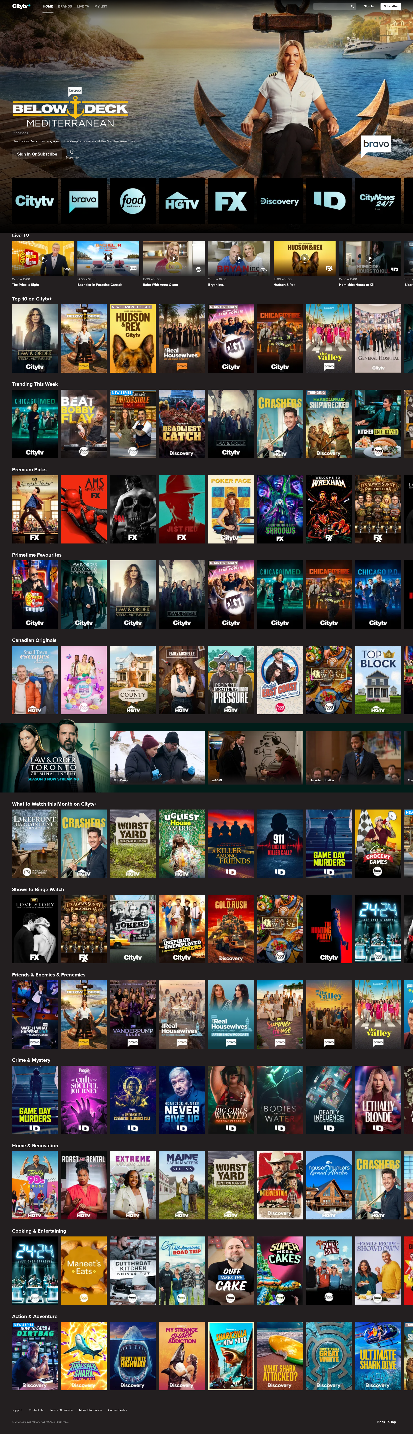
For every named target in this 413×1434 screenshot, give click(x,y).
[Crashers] (280, 424)
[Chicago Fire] (280, 338)
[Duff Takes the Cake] (231, 1270)
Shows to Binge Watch (38, 889)
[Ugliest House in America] (182, 844)
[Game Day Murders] (329, 844)
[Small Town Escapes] (35, 680)
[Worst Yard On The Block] (133, 844)
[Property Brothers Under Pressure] (231, 680)
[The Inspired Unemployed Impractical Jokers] (182, 929)
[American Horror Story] (84, 509)
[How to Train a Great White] (329, 1356)
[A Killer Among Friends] (231, 844)
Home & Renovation (35, 1146)
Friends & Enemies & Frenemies (48, 975)
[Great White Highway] (133, 1356)
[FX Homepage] (231, 201)
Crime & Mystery (31, 1060)
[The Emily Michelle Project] (182, 680)
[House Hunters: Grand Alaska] (329, 1185)
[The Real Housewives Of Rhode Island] (182, 1014)
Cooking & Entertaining (39, 1231)
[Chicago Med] (35, 424)
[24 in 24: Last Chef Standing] (378, 929)
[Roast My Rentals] (84, 1185)
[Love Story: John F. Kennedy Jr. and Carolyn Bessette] (35, 929)
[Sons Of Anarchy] (133, 509)
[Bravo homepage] (84, 201)
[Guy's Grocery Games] (378, 844)
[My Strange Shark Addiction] (182, 1356)
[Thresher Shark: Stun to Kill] (84, 1356)
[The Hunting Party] (329, 929)
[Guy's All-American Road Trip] (182, 1270)
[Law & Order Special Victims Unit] (35, 338)
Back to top (386, 1422)
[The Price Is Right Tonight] (35, 594)
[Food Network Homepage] (133, 201)
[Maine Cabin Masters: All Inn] (182, 1185)
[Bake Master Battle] (84, 680)
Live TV (20, 235)
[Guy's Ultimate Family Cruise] (329, 1270)
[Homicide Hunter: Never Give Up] (182, 1100)
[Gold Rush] (231, 929)
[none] (17, 1410)
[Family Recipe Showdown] (378, 1270)
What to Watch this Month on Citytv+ (54, 804)
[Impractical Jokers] (133, 929)
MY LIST (100, 6)
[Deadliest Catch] (182, 424)
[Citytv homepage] (35, 201)
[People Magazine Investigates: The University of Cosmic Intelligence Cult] (133, 1100)
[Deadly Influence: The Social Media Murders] (329, 1100)
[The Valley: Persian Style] (329, 1014)
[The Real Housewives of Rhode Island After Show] (231, 1014)
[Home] (21, 6)
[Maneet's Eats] (84, 1270)
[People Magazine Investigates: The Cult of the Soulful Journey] (84, 1100)
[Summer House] (280, 1014)
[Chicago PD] (378, 594)
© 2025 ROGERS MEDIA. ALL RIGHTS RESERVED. (40, 1421)
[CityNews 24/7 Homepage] (378, 201)
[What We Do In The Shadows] (280, 509)
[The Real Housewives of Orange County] (182, 338)
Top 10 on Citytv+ (32, 299)
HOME (48, 6)
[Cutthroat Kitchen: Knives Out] (133, 1270)
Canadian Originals (34, 640)
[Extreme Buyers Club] (133, 1185)
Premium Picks (29, 470)
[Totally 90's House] (35, 1185)
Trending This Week (35, 384)
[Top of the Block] (378, 680)
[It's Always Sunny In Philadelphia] (378, 509)
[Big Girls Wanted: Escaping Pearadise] (231, 1100)
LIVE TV (83, 6)
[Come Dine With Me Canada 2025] (329, 680)
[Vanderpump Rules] (133, 1014)
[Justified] (182, 509)
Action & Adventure (34, 1316)
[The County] (133, 680)
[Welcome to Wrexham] (329, 509)
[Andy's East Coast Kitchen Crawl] (280, 680)
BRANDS (65, 6)
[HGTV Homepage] (182, 201)
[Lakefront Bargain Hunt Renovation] (35, 844)
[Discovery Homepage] (280, 201)
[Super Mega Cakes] (280, 1270)
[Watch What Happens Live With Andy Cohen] (35, 1014)
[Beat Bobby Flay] (84, 424)
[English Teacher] (35, 509)
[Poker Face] (231, 509)
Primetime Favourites (37, 555)
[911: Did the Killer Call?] (280, 844)
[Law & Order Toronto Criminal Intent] (84, 594)
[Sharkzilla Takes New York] (231, 1356)
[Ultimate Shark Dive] (378, 1356)
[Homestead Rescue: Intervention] (280, 1185)
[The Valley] (329, 338)
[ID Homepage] (329, 201)
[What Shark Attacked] (280, 1356)
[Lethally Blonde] (378, 1100)
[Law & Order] (231, 424)
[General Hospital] (378, 338)
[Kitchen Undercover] (378, 424)
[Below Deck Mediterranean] (84, 338)
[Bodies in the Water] (280, 1100)
